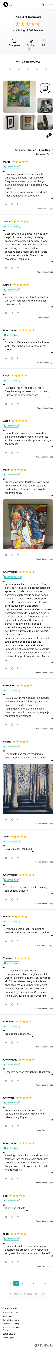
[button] (43, 4)
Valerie (7, 741)
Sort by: (24, 150)
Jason (6, 420)
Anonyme (8, 1021)
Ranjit (6, 375)
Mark (6, 469)
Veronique (9, 685)
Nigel (6, 1233)
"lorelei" (7, 221)
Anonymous (10, 330)
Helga (6, 916)
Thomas (8, 958)
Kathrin (7, 284)
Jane (6, 836)
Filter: (44, 150)
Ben (5, 1195)
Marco (6, 161)
